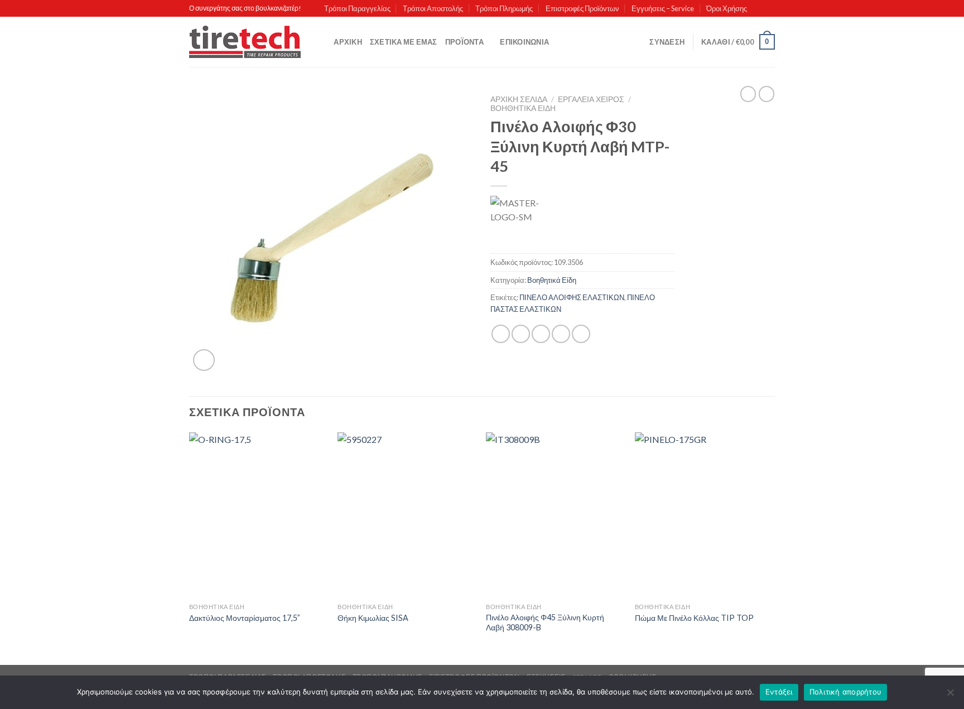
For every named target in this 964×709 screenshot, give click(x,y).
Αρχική (348, 41)
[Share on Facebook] (500, 334)
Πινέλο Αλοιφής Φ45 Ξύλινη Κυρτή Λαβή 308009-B (545, 622)
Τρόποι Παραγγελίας (357, 8)
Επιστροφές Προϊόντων (582, 8)
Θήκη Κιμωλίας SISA (373, 618)
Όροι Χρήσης (726, 8)
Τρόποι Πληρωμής (504, 8)
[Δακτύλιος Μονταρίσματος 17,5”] (258, 514)
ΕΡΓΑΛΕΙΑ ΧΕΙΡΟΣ (591, 99)
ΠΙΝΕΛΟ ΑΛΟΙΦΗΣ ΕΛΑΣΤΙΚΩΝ (571, 297)
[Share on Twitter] (521, 334)
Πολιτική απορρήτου (845, 691)
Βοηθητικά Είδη (523, 108)
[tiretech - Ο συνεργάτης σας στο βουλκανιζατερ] (245, 42)
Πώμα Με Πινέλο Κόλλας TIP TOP (694, 618)
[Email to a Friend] (541, 334)
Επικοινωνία (524, 41)
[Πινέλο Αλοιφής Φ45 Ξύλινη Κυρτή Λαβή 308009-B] (555, 514)
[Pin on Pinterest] (561, 334)
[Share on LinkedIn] (581, 334)
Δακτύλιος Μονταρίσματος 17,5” (244, 618)
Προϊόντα (464, 41)
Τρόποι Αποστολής (433, 8)
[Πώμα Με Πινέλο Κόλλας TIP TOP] (704, 514)
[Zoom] (204, 360)
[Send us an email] (769, 8)
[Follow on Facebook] (758, 8)
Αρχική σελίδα (518, 99)
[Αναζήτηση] (321, 41)
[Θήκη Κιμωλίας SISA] (406, 514)
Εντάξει (779, 691)
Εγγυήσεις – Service (663, 8)
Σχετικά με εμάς (403, 41)
